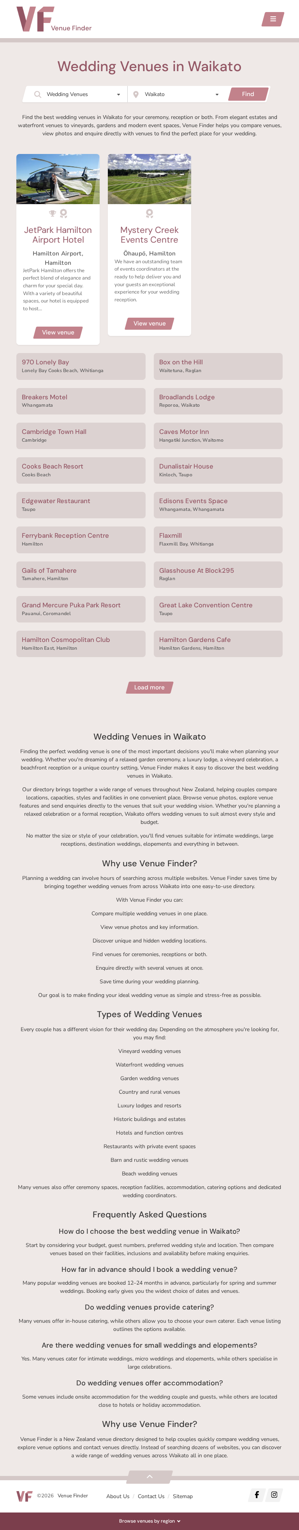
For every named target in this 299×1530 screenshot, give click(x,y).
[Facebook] (257, 1495)
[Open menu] (273, 19)
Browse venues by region (147, 1521)
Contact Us (151, 1496)
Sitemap (183, 1496)
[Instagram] (274, 1495)
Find (248, 94)
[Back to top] (149, 1477)
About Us (118, 1496)
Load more (149, 687)
